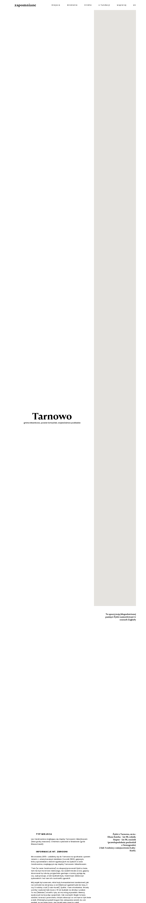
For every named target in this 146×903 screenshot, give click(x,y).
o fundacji (104, 5)
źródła (88, 5)
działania (72, 5)
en (134, 5)
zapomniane (25, 5)
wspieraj (121, 5)
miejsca (56, 5)
